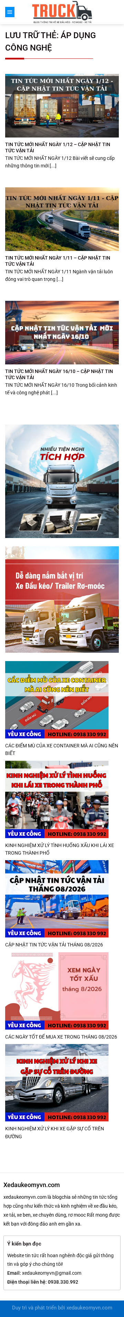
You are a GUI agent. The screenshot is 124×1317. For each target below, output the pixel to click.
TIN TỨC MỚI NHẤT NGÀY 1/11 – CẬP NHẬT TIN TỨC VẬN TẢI (57, 261)
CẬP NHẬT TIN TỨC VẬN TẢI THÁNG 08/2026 (54, 944)
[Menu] (9, 12)
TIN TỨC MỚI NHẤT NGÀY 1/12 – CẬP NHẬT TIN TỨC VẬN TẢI (57, 147)
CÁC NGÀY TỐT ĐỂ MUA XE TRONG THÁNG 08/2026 (61, 1037)
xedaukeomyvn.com (89, 1308)
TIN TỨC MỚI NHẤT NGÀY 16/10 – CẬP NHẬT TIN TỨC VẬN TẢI (59, 374)
